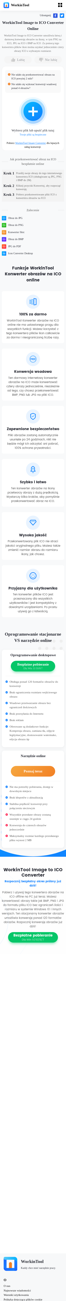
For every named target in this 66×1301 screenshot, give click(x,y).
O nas (7, 1285)
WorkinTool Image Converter (30, 143)
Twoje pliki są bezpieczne (33, 134)
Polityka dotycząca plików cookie (23, 1299)
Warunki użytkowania (16, 1294)
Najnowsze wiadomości (17, 1290)
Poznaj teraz (33, 771)
